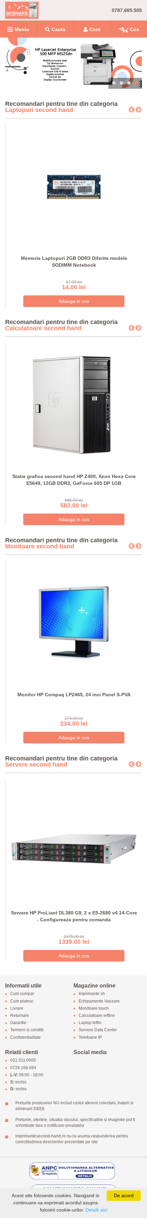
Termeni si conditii (27, 1030)
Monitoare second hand (39, 546)
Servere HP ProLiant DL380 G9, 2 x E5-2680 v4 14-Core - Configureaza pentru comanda (74, 916)
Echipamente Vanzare (99, 1001)
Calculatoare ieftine (97, 1015)
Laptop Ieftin (90, 1023)
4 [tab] (136, 83)
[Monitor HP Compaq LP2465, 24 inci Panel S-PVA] (74, 622)
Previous (131, 110)
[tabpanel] (73, 63)
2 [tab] (121, 83)
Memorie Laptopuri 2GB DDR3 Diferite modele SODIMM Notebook (74, 261)
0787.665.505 (127, 10)
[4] (73, 63)
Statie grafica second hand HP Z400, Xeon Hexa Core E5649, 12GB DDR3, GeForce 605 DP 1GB (74, 480)
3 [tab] (129, 83)
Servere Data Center (98, 1030)
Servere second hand (36, 764)
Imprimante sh (92, 994)
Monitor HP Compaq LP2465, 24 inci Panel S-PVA (74, 694)
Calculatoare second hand (43, 328)
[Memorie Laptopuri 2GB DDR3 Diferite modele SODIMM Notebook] (74, 186)
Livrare (16, 1008)
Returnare (19, 1015)
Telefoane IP (90, 1037)
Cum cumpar (22, 994)
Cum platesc (22, 1001)
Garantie (18, 1023)
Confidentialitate (25, 1037)
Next (138, 110)
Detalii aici (96, 1210)
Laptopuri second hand (39, 110)
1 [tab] (114, 83)
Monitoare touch (94, 1008)
